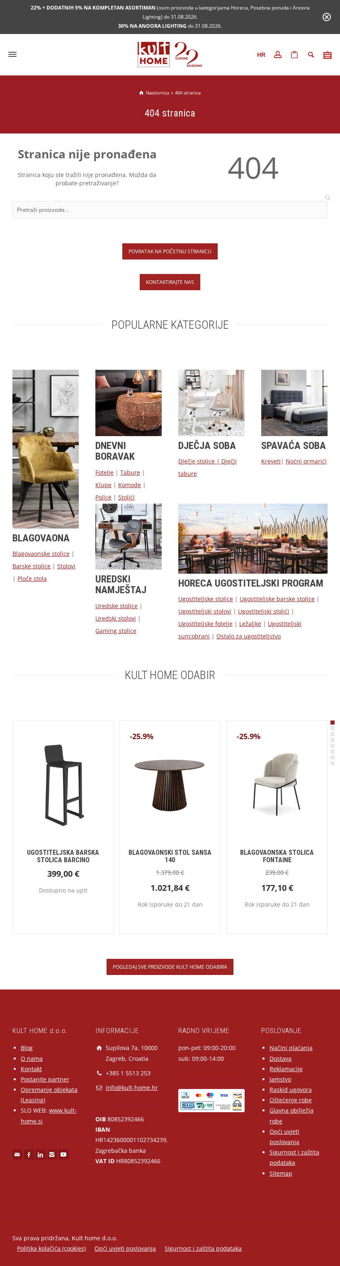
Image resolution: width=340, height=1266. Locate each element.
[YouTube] (64, 1154)
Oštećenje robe (291, 1100)
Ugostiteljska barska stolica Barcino (63, 856)
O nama (32, 1058)
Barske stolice (31, 566)
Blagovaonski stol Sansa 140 (170, 856)
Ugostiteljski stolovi (204, 611)
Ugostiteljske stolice (205, 599)
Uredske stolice (116, 606)
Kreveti (271, 461)
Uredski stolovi (115, 618)
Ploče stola (32, 578)
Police (103, 497)
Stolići (126, 497)
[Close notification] (327, 17)
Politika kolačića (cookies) (51, 1248)
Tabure (130, 472)
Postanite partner (45, 1079)
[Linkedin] (41, 1154)
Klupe (103, 485)
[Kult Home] (170, 54)
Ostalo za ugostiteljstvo (248, 636)
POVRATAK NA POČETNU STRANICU (170, 251)
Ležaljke (250, 624)
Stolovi (66, 566)
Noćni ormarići (306, 461)
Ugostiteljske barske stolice (277, 599)
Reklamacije (286, 1069)
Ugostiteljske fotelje (205, 624)
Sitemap (281, 1173)
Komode (129, 485)
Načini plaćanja (291, 1048)
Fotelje (104, 472)
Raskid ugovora (291, 1090)
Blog (27, 1048)
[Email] (17, 1154)
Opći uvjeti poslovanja (125, 1248)
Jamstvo (280, 1079)
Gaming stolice (115, 631)
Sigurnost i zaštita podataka (203, 1248)
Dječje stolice (196, 461)
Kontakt (31, 1069)
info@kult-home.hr (132, 1087)
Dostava (280, 1058)
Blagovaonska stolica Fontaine (277, 856)
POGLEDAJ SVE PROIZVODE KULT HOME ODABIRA (170, 966)
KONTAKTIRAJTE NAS (170, 282)
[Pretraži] (311, 54)
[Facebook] (29, 1154)
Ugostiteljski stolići (263, 611)
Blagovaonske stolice (41, 554)
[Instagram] (52, 1154)
